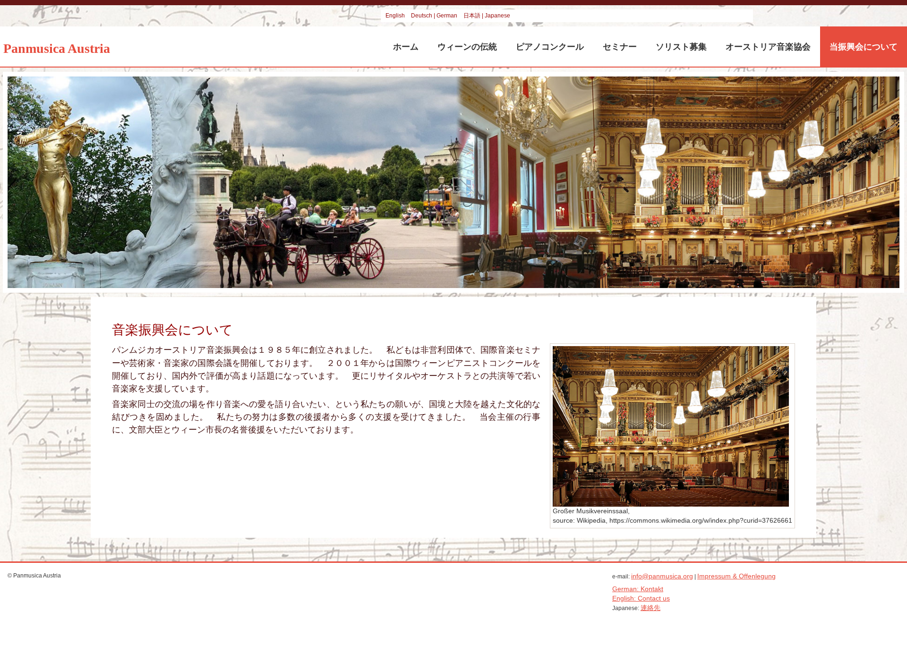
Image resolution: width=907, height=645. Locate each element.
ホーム (406, 46)
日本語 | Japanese (486, 15)
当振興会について (864, 46)
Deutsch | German (435, 15)
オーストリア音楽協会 (768, 46)
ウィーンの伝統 (467, 46)
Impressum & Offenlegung (736, 576)
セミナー (620, 46)
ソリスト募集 (681, 46)
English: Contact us (641, 598)
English (395, 15)
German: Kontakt (637, 589)
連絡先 (650, 607)
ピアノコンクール (550, 46)
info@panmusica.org (662, 576)
